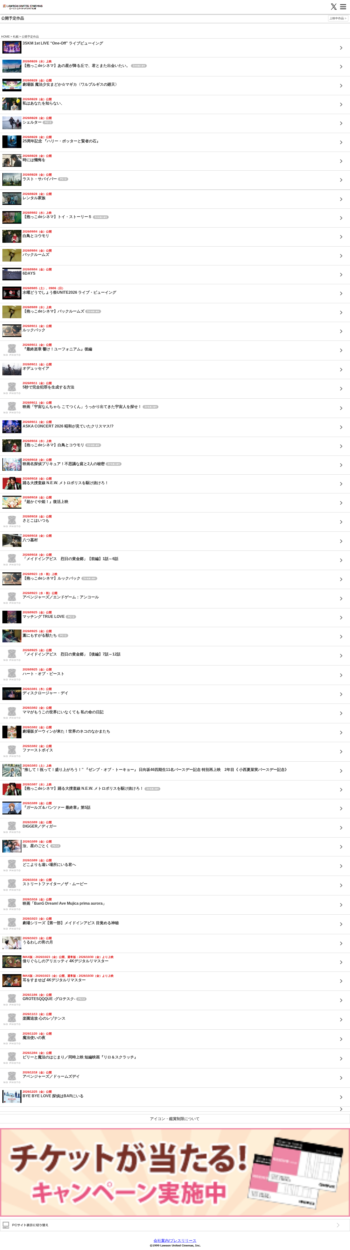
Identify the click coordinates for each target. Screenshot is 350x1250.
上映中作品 (337, 18)
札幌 (16, 36)
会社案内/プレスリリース (175, 1241)
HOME (5, 36)
